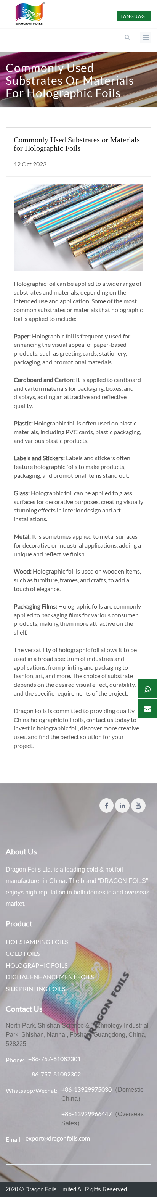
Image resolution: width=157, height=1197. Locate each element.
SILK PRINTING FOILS (35, 988)
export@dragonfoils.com (58, 1138)
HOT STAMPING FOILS (37, 941)
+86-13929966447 (86, 1113)
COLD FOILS (23, 953)
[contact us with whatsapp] (147, 688)
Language (134, 16)
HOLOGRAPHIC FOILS (36, 965)
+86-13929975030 (86, 1089)
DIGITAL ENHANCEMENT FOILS (50, 976)
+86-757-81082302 (54, 1074)
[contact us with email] (147, 708)
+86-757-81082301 (54, 1058)
